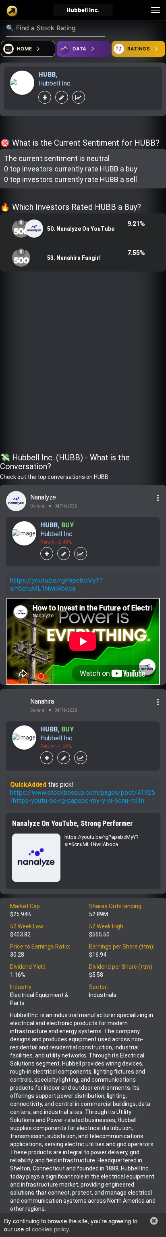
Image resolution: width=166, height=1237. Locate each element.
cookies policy (49, 1228)
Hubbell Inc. (55, 83)
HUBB (47, 74)
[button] (154, 1221)
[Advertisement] (83, 364)
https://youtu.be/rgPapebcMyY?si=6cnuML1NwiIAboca (56, 584)
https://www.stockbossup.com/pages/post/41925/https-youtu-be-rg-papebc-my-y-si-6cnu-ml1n (82, 796)
